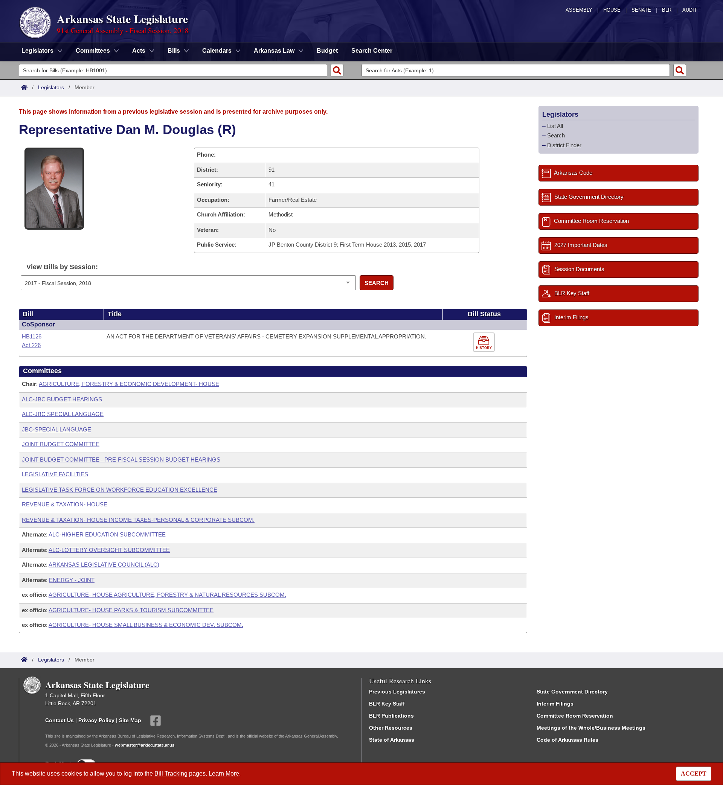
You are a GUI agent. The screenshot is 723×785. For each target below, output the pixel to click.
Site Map (130, 720)
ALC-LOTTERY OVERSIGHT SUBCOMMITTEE (109, 550)
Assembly (579, 10)
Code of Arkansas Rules (567, 740)
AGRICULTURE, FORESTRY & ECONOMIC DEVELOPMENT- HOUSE (129, 384)
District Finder (564, 145)
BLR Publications (391, 716)
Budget (327, 50)
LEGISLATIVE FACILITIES (55, 474)
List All (555, 126)
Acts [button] (138, 50)
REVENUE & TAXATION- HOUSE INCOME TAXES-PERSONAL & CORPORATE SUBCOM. (138, 520)
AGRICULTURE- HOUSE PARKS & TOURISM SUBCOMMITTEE (131, 610)
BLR (666, 10)
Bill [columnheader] (28, 314)
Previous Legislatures (397, 692)
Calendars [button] (217, 50)
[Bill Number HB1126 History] (485, 342)
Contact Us (59, 720)
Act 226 (31, 345)
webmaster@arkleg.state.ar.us (144, 745)
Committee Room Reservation (575, 716)
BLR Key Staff (387, 704)
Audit (689, 10)
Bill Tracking (171, 773)
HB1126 (31, 336)
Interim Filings (555, 704)
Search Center (371, 50)
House (612, 10)
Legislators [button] (37, 50)
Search (377, 283)
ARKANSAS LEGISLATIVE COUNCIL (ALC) (104, 564)
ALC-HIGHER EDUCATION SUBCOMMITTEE (107, 534)
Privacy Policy (96, 720)
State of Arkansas (391, 740)
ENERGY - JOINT (72, 580)
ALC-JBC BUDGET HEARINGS (62, 399)
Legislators (51, 87)
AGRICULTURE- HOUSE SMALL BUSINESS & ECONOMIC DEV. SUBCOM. (146, 625)
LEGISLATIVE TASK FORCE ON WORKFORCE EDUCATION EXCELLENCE (119, 489)
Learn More (224, 773)
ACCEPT (693, 773)
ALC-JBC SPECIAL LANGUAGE (63, 414)
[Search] (337, 70)
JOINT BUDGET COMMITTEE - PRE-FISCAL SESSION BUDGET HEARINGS (121, 459)
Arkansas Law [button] (274, 50)
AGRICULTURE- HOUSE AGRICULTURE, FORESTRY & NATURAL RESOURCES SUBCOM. (167, 594)
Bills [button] (174, 50)
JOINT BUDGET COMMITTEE (60, 444)
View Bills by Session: (62, 267)
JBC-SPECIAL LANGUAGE (56, 429)
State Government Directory (572, 692)
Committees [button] (93, 50)
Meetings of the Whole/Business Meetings (591, 728)
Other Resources (390, 728)
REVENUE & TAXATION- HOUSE (64, 504)
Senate (641, 10)
